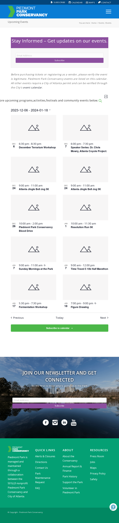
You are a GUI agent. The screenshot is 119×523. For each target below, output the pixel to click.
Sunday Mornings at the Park (36, 269)
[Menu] (107, 11)
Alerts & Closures (45, 456)
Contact (106, 2)
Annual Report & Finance (72, 468)
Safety (93, 479)
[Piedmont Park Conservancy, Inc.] (28, 11)
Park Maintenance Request (42, 478)
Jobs (92, 462)
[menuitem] (58, 2)
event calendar (32, 87)
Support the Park (73, 482)
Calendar (77, 2)
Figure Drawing (80, 307)
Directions (41, 462)
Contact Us (41, 467)
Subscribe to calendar (57, 328)
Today (60, 317)
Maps (91, 2)
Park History (70, 476)
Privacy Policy (98, 473)
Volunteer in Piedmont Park (71, 490)
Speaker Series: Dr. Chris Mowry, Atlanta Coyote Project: (89, 149)
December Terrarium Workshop (37, 147)
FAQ (37, 488)
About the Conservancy (70, 458)
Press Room (97, 456)
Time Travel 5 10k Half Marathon (89, 269)
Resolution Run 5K (82, 227)
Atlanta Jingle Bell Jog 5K (34, 189)
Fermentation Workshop (33, 307)
